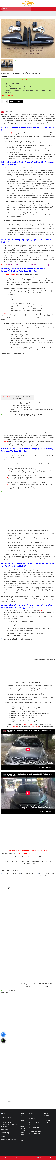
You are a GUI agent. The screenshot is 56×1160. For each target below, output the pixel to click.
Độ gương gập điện (10, 133)
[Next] (52, 39)
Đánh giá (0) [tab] (8, 111)
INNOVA (30, 13)
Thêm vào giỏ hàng (15, 101)
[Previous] (4, 39)
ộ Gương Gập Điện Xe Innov (9, 396)
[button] (2, 3)
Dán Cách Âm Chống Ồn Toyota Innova (9, 1101)
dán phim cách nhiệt (29, 724)
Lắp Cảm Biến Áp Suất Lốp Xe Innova (10, 886)
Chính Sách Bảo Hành (23, 1122)
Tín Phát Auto (42, 610)
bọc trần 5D (36, 726)
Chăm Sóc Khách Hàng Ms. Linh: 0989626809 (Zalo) (35, 1133)
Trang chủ (26, 13)
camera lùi (15, 726)
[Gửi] (33, 9)
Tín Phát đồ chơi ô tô (24, 853)
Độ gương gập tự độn (10, 274)
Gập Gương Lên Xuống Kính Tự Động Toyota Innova (46, 984)
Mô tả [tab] (2, 111)
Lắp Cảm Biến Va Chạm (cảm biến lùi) (39, 265)
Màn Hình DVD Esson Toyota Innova (28, 984)
